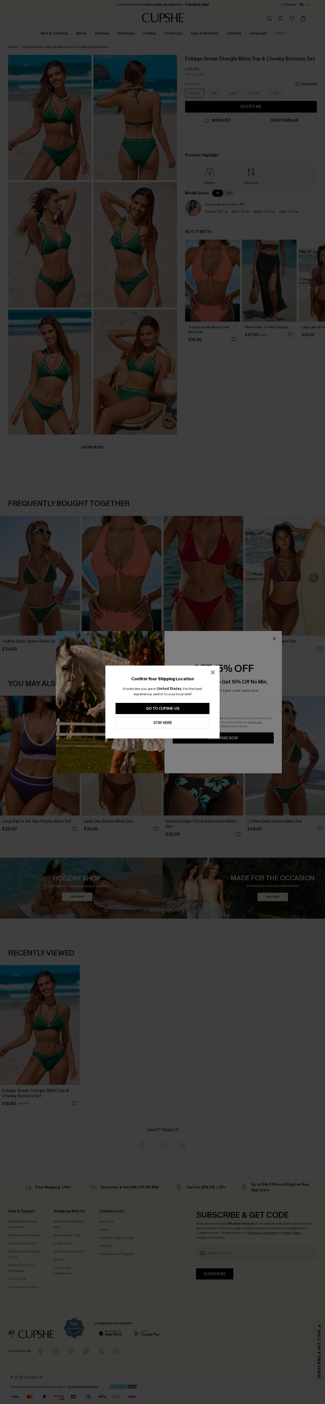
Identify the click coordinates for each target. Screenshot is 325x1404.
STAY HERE (162, 722)
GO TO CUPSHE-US (162, 708)
